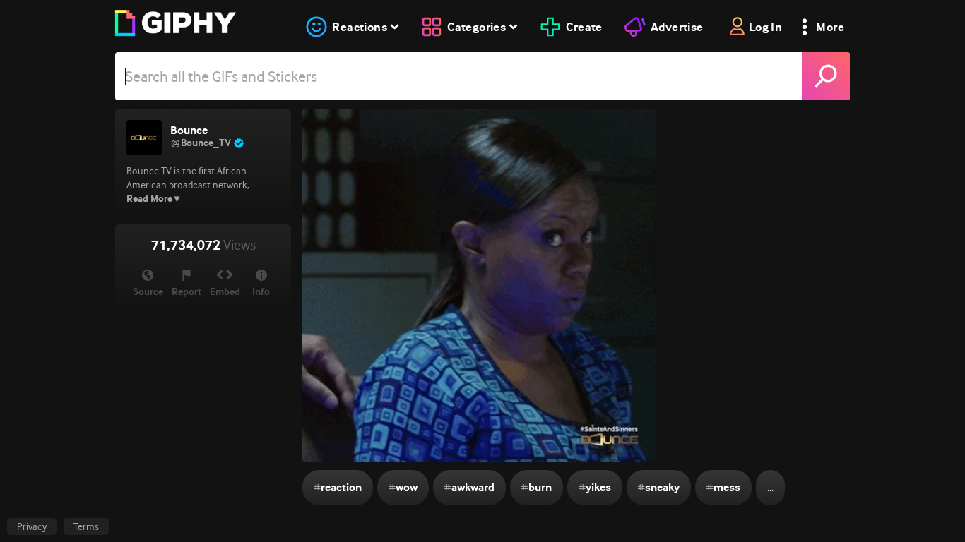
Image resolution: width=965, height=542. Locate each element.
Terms (86, 526)
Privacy (32, 526)
